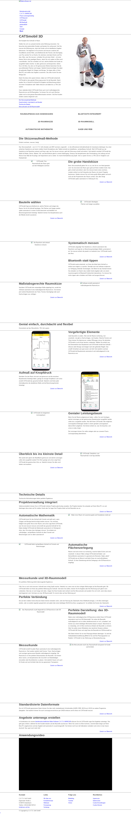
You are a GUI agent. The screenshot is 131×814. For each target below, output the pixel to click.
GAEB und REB (85, 129)
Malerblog (71, 798)
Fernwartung (47, 805)
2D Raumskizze (45, 122)
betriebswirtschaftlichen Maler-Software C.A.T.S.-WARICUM (53, 721)
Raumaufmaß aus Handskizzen (36, 114)
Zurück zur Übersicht (106, 182)
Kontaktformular (48, 800)
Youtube (70, 800)
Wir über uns (47, 798)
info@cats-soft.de (24, 807)
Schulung (46, 807)
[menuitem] (66, 11)
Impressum (96, 798)
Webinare (46, 803)
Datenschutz (96, 800)
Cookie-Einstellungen (99, 803)
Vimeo (70, 803)
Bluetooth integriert (89, 114)
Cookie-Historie (97, 805)
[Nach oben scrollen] (0, 813)
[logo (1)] (34, 1)
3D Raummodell (86, 122)
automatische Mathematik (39, 129)
